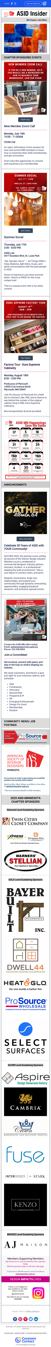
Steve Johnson (32, 1311)
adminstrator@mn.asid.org (25, 1274)
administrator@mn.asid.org (24, 647)
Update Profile (19, 1333)
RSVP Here (25, 120)
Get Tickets (25, 231)
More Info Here (25, 539)
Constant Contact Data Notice (36, 1333)
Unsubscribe (8, 1333)
